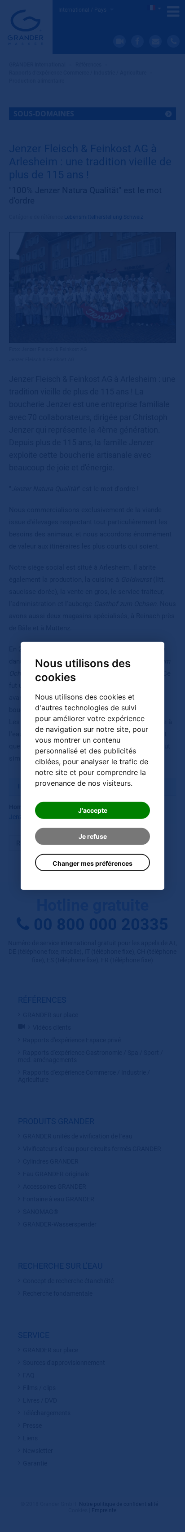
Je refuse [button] (93, 836)
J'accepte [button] (92, 810)
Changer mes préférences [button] (92, 863)
